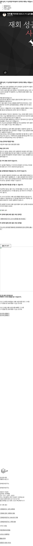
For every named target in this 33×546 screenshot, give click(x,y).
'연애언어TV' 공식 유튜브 (7, 509)
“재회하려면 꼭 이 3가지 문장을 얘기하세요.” (13, 218)
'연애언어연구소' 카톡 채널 (8, 521)
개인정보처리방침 (5, 530)
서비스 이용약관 (4, 534)
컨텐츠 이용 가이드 (5, 542)
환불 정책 (3, 538)
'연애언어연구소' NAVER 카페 (9, 517)
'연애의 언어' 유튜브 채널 (7, 513)
